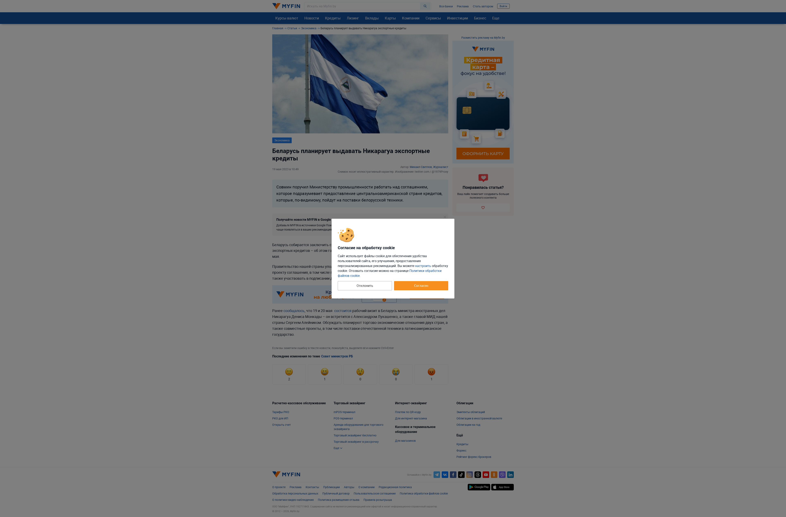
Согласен (421, 285)
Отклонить (365, 285)
